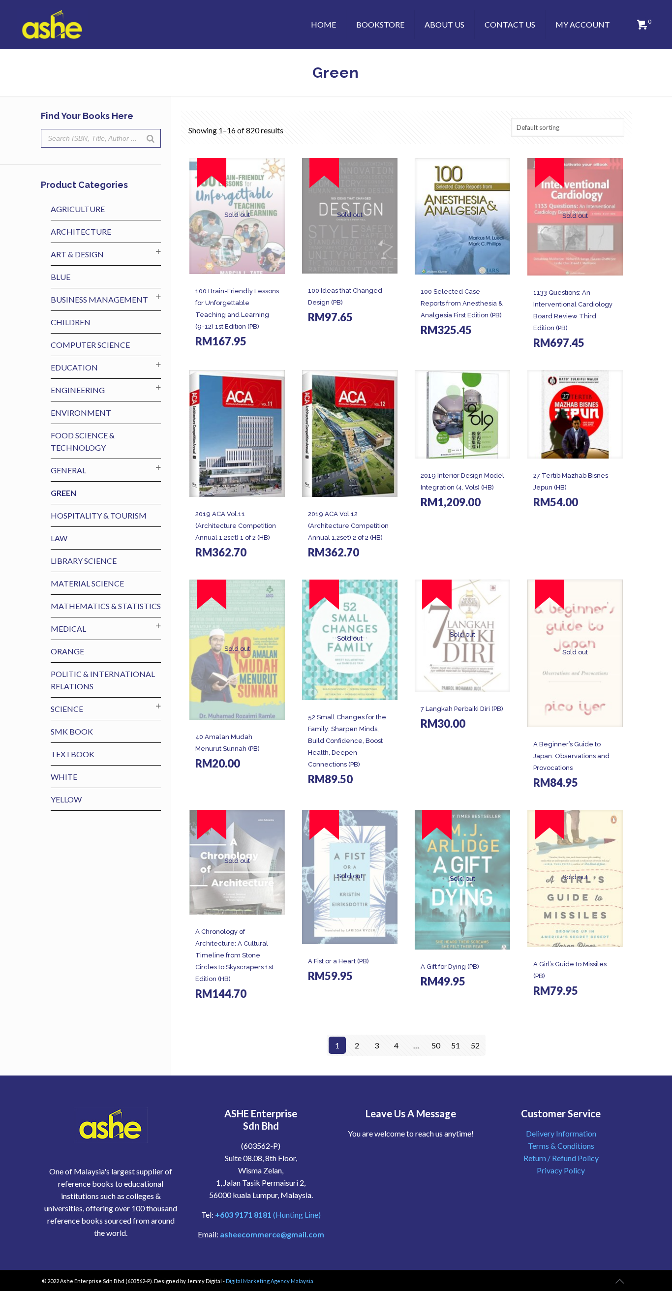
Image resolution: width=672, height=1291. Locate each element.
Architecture (81, 231)
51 (455, 1045)
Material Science (87, 583)
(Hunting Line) (268, 1214)
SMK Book (72, 731)
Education (74, 367)
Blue (60, 276)
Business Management (99, 299)
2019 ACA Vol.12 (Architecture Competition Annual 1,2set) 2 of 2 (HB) (348, 525)
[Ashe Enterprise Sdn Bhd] (53, 24)
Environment (81, 412)
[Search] (150, 138)
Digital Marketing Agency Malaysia (269, 1281)
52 (475, 1045)
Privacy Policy (561, 1170)
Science (67, 708)
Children (71, 322)
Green (63, 492)
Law (59, 538)
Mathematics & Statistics (106, 606)
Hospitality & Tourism (99, 515)
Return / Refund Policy (561, 1158)
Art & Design (77, 254)
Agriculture (78, 209)
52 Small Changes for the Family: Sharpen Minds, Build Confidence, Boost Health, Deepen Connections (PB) (347, 740)
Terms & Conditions (561, 1145)
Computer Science (90, 344)
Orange (67, 651)
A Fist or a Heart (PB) (338, 961)
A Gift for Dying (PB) (450, 966)
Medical (68, 628)
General (68, 470)
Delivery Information (561, 1133)
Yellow (66, 799)
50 (435, 1045)
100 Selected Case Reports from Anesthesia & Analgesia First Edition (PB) (462, 303)
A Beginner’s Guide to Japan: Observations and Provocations (571, 755)
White (64, 776)
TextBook (72, 754)
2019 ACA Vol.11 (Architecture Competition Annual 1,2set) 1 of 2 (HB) (235, 525)
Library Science (84, 560)
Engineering (78, 390)
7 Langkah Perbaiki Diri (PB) (462, 708)
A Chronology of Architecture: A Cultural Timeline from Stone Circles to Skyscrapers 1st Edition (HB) (234, 955)
